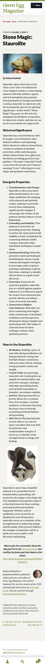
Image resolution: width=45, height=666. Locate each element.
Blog (14, 21)
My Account (7, 661)
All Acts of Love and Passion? (12, 623)
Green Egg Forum (30, 549)
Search (22, 661)
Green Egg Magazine (13, 8)
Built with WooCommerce (14, 653)
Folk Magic (23, 605)
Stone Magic (18, 610)
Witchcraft (23, 613)
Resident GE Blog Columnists (24, 608)
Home (7, 21)
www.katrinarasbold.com (14, 594)
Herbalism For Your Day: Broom (32, 623)
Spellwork (7, 610)
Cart (35, 659)
